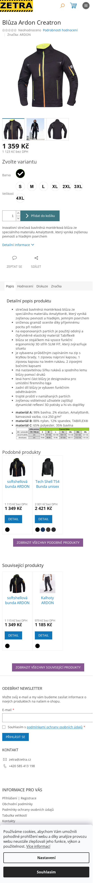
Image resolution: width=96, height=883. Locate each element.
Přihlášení (9, 798)
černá (7, 646)
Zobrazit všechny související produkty (48, 667)
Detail (13, 635)
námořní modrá (43, 529)
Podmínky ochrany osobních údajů (28, 809)
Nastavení (46, 857)
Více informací (38, 846)
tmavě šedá (53, 529)
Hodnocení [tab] (25, 286)
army (48, 529)
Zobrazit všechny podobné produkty (48, 542)
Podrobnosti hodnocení (60, 30)
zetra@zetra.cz (20, 759)
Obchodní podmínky (17, 804)
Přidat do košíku (43, 216)
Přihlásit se (15, 737)
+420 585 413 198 (22, 766)
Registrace (28, 798)
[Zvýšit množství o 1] (18, 213)
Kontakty (8, 821)
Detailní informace (16, 245)
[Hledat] (62, 5)
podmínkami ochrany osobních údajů (55, 727)
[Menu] (85, 5)
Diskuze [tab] (42, 286)
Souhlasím (46, 872)
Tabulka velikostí (14, 815)
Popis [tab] (10, 286)
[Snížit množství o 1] (18, 218)
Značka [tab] (56, 286)
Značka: (19, 34)
